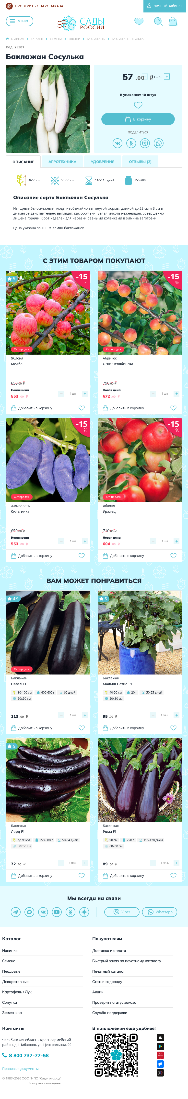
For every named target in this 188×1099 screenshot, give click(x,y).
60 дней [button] (69, 692)
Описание (23, 162)
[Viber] (145, 143)
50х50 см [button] (24, 698)
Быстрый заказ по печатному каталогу (126, 960)
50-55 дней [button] (154, 692)
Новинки (10, 950)
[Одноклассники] (131, 143)
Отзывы (140, 161)
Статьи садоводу (107, 981)
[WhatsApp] (159, 143)
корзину (142, 119)
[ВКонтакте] (117, 143)
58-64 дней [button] (70, 840)
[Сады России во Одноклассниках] (70, 912)
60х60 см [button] (116, 846)
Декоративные (15, 981)
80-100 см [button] (25, 692)
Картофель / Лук (17, 992)
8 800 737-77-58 (29, 1055)
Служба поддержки (109, 1012)
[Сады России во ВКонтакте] (43, 912)
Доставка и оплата (109, 950)
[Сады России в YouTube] (57, 912)
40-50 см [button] (115, 692)
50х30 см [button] (116, 698)
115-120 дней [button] (153, 840)
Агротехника (62, 161)
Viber (125, 911)
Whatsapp (164, 911)
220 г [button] (130, 840)
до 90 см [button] (24, 840)
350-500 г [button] (46, 840)
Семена (8, 960)
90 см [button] (113, 840)
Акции (98, 992)
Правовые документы (20, 1068)
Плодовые (11, 971)
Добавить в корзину (35, 408)
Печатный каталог (108, 971)
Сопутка (9, 1002)
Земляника (12, 1012)
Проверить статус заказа (114, 1002)
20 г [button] (134, 692)
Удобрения (103, 161)
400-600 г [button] (48, 692)
